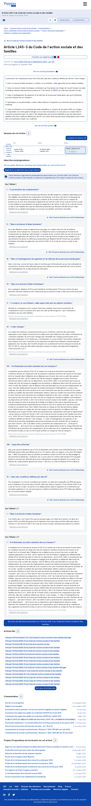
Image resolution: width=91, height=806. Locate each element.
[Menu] (85, 4)
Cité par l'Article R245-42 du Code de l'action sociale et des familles (32, 661)
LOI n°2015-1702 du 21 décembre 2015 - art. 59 (34, 62)
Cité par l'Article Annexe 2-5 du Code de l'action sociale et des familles (33, 671)
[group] (75, 150)
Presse (68, 786)
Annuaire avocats (11, 789)
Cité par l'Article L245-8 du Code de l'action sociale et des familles (32, 654)
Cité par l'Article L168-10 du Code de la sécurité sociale (27, 644)
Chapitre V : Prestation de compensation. (17, 33)
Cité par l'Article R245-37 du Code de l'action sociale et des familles (32, 641)
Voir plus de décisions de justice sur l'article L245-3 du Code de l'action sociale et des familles (45, 622)
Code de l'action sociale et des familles (35, 13)
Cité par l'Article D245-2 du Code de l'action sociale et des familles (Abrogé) (35, 668)
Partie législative (44, 28)
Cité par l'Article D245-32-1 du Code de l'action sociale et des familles (33, 674)
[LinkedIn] (4, 794)
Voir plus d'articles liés (45, 688)
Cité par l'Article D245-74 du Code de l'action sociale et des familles (32, 664)
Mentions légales (60, 789)
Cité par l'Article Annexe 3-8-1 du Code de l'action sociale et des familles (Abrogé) (38, 638)
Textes (6, 28)
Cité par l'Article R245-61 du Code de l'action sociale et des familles (32, 651)
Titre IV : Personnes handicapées (53, 30)
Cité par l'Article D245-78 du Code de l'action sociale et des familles (32, 681)
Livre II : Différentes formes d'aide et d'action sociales (22, 30)
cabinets (24, 789)
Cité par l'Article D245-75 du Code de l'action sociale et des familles (32, 684)
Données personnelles (41, 789)
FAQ (16, 786)
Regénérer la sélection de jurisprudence (22, 170)
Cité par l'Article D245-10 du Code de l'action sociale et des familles (32, 658)
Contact (74, 789)
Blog (60, 786)
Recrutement (49, 786)
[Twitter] (9, 794)
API (4, 786)
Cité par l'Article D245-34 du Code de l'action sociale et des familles (32, 648)
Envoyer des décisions (31, 786)
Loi (10, 786)
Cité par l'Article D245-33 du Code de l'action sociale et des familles (32, 677)
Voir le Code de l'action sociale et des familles (25, 41)
